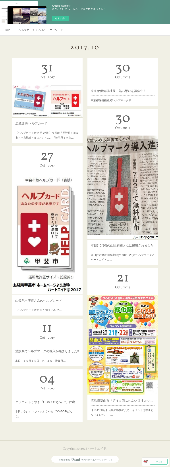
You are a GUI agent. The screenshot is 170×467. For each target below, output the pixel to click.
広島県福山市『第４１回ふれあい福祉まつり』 (123, 400)
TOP (7, 30)
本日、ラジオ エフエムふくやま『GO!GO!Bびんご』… (43, 413)
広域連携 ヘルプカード (31, 123)
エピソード (56, 30)
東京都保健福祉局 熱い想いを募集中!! (118, 90)
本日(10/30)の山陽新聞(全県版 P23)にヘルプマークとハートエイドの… (123, 257)
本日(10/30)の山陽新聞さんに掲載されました (122, 245)
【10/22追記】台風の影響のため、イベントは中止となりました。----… (122, 412)
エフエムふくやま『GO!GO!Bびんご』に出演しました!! (47, 402)
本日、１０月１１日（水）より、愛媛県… (40, 360)
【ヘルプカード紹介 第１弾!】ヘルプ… (38, 310)
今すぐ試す (60, 18)
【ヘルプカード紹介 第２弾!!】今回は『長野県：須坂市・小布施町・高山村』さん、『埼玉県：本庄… (46, 135)
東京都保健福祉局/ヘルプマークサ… (112, 100)
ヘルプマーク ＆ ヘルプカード (32, 30)
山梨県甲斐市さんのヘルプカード (38, 300)
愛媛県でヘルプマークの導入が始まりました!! (47, 351)
